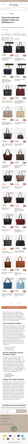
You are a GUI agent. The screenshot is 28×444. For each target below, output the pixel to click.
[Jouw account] (23, 4)
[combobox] (13, 9)
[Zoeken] (26, 9)
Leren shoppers (6, 34)
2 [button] (11, 302)
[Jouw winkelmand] (26, 4)
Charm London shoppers (10, 347)
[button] (21, 303)
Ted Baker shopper (9, 348)
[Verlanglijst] (21, 4)
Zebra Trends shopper (10, 349)
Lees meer (5, 29)
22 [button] (18, 302)
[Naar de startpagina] (14, 5)
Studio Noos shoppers (20, 34)
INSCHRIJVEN (21, 411)
